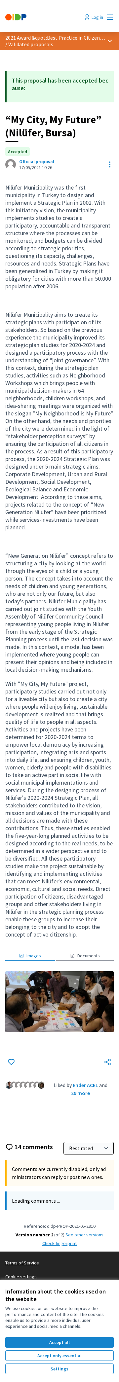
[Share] (108, 1062)
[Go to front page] (45, 17)
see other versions (84, 1235)
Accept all (59, 1342)
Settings (59, 1369)
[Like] (11, 1062)
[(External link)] (59, 1001)
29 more (80, 1093)
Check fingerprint (59, 1243)
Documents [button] (88, 956)
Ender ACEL (85, 1085)
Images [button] (33, 956)
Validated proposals (30, 44)
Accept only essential (59, 1356)
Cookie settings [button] (21, 1277)
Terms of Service (22, 1263)
